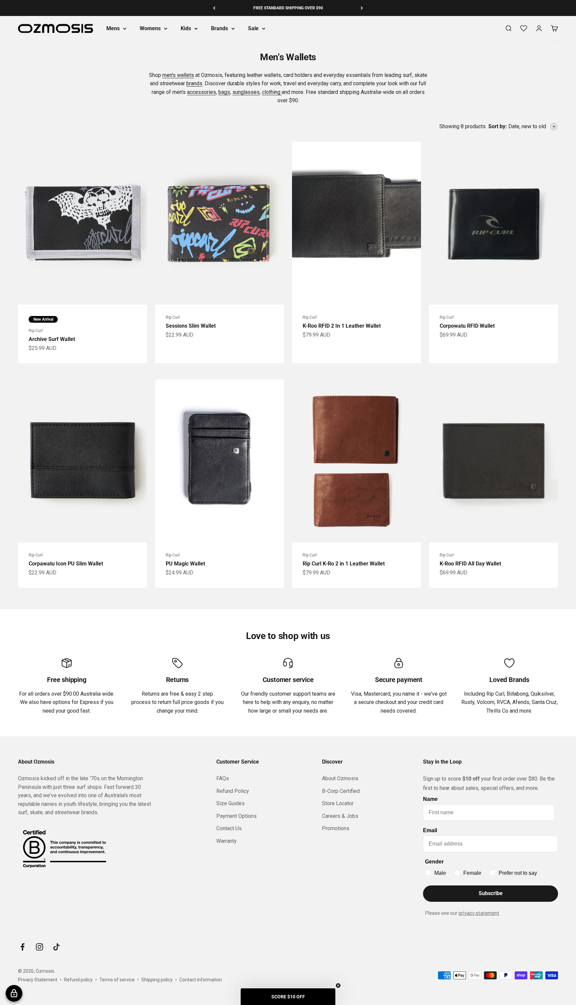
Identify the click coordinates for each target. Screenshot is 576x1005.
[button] (288, 996)
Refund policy (78, 979)
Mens (113, 28)
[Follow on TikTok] (56, 946)
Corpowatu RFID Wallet (467, 326)
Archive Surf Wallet (52, 339)
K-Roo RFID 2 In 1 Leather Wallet (342, 326)
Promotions (335, 828)
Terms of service (117, 979)
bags (224, 92)
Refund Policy (232, 791)
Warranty (226, 841)
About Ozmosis (340, 778)
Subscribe (491, 893)
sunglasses (246, 92)
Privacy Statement (37, 979)
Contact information (200, 979)
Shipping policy (157, 979)
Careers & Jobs (340, 816)
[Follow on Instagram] (39, 946)
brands (194, 83)
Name (430, 799)
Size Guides (230, 803)
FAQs (222, 778)
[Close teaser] (338, 985)
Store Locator (338, 803)
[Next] (362, 8)
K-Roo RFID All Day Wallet (470, 563)
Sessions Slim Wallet (191, 326)
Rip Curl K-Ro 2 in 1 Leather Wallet (344, 563)
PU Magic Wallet (185, 563)
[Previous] (214, 8)
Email (430, 830)
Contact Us (229, 828)
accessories (201, 92)
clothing (272, 92)
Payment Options (236, 816)
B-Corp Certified (341, 791)
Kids (186, 28)
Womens (150, 28)
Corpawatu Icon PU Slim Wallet (66, 563)
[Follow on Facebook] (22, 946)
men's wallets (178, 75)
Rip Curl (36, 330)
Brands (219, 28)
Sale (253, 28)
